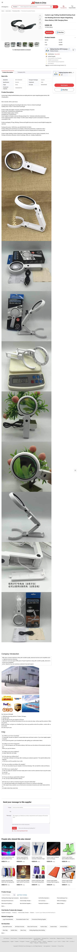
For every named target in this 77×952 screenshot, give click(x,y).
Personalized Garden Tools (22, 919)
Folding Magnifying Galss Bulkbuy (37, 930)
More (3, 933)
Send (14, 828)
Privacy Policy (61, 946)
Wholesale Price (45, 938)
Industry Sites (52, 938)
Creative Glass (53, 926)
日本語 (63, 941)
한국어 (59, 941)
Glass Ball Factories (7, 926)
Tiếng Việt (36, 942)
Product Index (69, 938)
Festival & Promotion (43, 903)
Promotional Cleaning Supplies (39, 919)
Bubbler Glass (14, 930)
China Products (14, 938)
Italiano (39, 941)
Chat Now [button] (61, 32)
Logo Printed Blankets (8, 919)
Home (3, 11)
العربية (55, 941)
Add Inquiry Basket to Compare (22, 49)
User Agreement (47, 946)
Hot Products (6, 938)
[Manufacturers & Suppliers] (38, 2)
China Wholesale (37, 938)
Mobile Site (36, 939)
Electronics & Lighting (7, 903)
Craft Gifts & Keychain (43, 898)
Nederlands (50, 941)
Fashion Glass (43, 926)
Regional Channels (61, 938)
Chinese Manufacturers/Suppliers (25, 938)
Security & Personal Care (7, 900)
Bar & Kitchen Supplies (25, 903)
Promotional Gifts (16, 11)
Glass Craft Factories (32, 926)
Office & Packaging (61, 900)
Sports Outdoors (24, 898)
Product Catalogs (22, 895)
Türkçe (31, 942)
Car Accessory (41, 900)
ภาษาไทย (72, 941)
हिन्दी (67, 941)
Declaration (54, 946)
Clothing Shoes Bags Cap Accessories (10, 898)
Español (16, 941)
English (12, 941)
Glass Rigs (5, 930)
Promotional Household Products (28, 11)
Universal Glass (63, 926)
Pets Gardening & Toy (62, 898)
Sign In (47, 65)
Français (27, 941)
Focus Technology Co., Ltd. (28, 946)
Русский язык (34, 941)
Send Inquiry (49, 32)
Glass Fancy (23, 930)
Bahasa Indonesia (43, 942)
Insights (41, 939)
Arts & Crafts (8, 11)
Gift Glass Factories (19, 926)
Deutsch (44, 941)
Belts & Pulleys (60, 903)
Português (22, 941)
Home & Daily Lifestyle (25, 900)
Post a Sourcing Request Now (20, 830)
